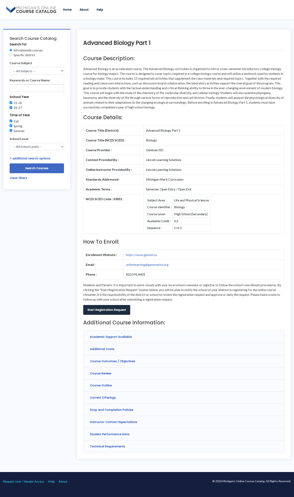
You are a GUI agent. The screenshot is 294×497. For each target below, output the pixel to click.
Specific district (24, 55)
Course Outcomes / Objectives (112, 361)
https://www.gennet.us (141, 255)
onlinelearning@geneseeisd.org (147, 264)
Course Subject (21, 63)
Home (67, 10)
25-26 (18, 103)
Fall (16, 121)
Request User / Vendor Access (23, 481)
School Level (19, 139)
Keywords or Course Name (30, 80)
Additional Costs (102, 349)
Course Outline (101, 385)
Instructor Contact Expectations (113, 422)
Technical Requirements (107, 446)
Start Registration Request (106, 310)
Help (100, 10)
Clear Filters (18, 178)
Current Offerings (103, 398)
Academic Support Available (111, 337)
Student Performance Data (109, 434)
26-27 (18, 107)
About (84, 10)
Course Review (100, 373)
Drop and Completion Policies (111, 410)
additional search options (30, 158)
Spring (18, 126)
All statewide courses (28, 50)
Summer (19, 131)
